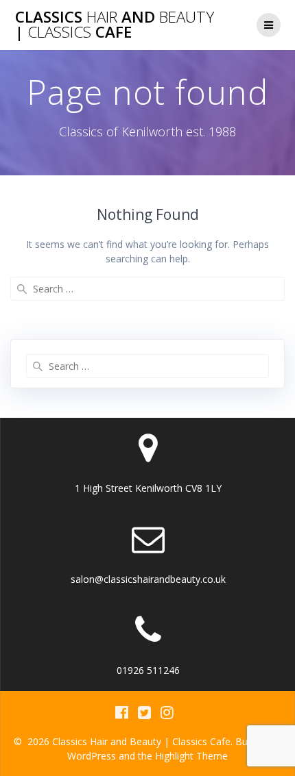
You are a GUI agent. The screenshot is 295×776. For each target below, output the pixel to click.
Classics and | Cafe (114, 25)
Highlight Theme (191, 755)
